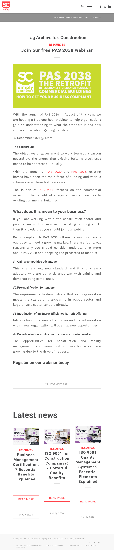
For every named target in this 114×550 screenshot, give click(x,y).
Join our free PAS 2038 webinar (57, 50)
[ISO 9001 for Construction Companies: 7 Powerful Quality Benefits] (57, 436)
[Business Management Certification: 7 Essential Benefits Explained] (26, 436)
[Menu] (88, 6)
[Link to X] (105, 6)
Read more (26, 499)
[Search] (81, 6)
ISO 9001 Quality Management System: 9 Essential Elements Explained (88, 467)
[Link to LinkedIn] (109, 6)
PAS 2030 (55, 171)
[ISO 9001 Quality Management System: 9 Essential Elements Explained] (88, 434)
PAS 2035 (78, 171)
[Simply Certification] (6, 6)
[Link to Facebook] (100, 6)
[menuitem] (81, 6)
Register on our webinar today (41, 362)
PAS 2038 (46, 190)
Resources (57, 44)
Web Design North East (74, 539)
